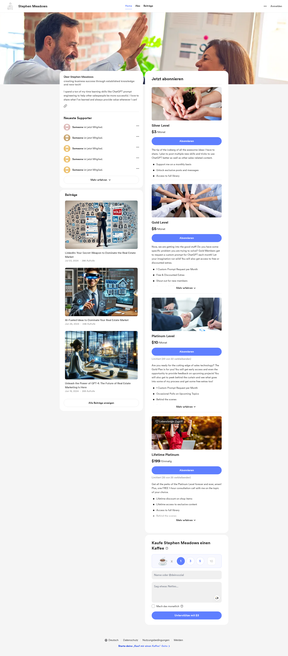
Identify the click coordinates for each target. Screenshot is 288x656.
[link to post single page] (101, 231)
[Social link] (65, 106)
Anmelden (276, 6)
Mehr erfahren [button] (184, 287)
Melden (178, 640)
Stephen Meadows (32, 6)
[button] (128, 6)
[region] (186, 302)
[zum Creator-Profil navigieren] (10, 6)
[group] (187, 133)
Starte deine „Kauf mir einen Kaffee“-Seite (143, 645)
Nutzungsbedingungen (156, 640)
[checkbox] (165, 606)
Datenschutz (130, 640)
